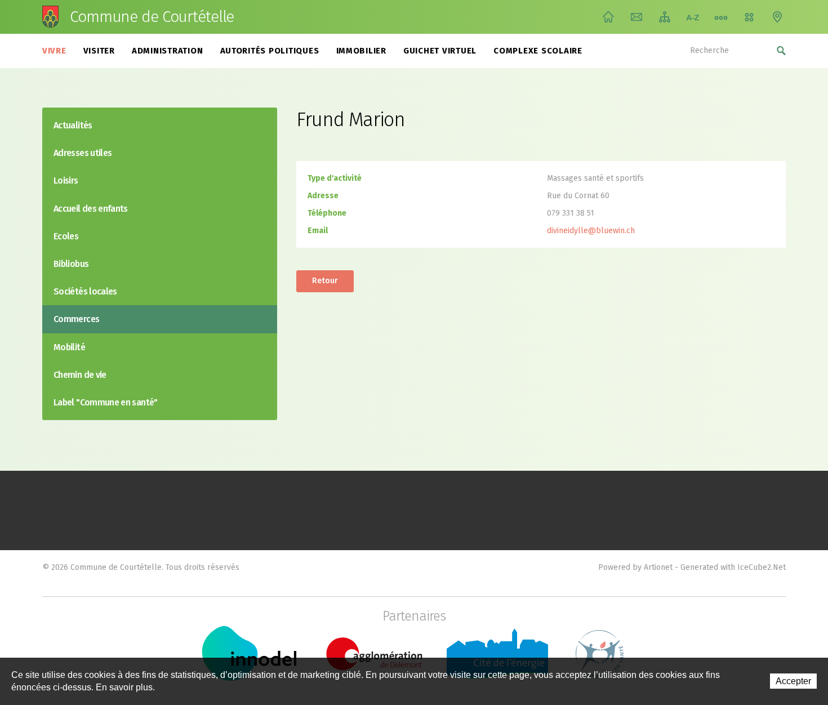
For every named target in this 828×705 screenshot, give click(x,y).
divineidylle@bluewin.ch (591, 230)
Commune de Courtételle (152, 17)
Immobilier (361, 51)
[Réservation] (749, 17)
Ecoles (66, 236)
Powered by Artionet (635, 567)
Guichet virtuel (440, 51)
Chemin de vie (721, 17)
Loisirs (66, 180)
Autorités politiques (269, 51)
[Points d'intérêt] (777, 17)
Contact (636, 17)
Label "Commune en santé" (106, 402)
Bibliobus (71, 263)
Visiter (99, 51)
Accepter (793, 681)
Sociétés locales (85, 291)
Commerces (76, 319)
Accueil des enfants (91, 208)
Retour (325, 280)
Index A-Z (692, 17)
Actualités (73, 125)
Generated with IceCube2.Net (733, 567)
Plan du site (664, 17)
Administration (167, 51)
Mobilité (69, 347)
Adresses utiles (83, 153)
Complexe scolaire (537, 51)
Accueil (608, 17)
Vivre (54, 51)
